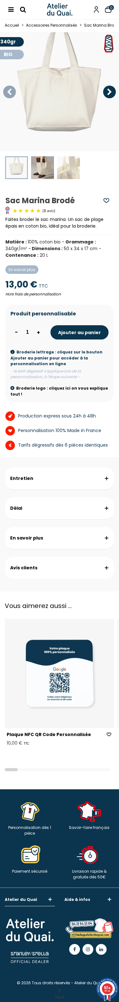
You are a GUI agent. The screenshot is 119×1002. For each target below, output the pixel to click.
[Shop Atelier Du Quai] (60, 9)
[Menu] (11, 9)
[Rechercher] (23, 9)
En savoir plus (22, 269)
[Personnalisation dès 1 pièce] (30, 809)
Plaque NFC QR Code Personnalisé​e (49, 734)
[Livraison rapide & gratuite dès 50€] (89, 853)
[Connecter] (96, 9)
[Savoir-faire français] (89, 809)
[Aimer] (106, 200)
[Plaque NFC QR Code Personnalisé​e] (59, 673)
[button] (109, 92)
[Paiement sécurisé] (30, 853)
